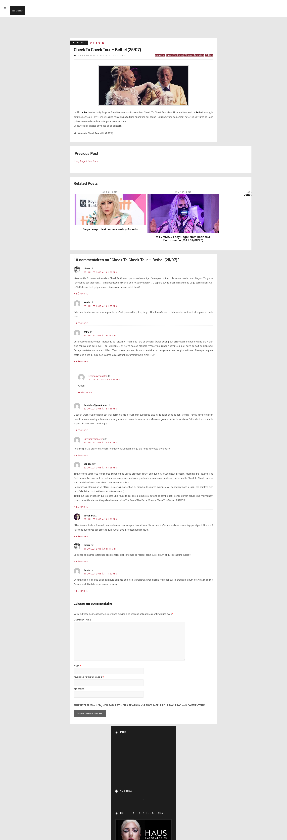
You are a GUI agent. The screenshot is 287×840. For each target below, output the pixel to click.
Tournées (199, 55)
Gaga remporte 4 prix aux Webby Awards (110, 229)
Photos (188, 55)
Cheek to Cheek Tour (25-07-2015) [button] (95, 133)
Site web (79, 689)
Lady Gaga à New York (86, 161)
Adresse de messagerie (89, 677)
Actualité (159, 55)
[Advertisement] (143, 759)
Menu (19, 10)
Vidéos (209, 55)
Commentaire (82, 619)
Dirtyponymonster (97, 376)
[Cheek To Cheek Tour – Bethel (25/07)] (90, 43)
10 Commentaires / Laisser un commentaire (101, 55)
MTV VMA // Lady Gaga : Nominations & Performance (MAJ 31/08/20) (183, 238)
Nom (77, 666)
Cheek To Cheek (174, 55)
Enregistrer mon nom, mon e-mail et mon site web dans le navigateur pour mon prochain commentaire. (139, 705)
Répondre (82, 294)
